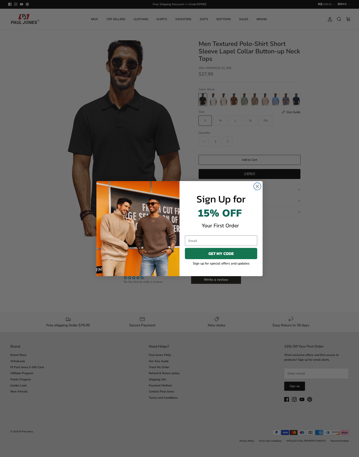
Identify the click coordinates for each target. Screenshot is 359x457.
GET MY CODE (221, 253)
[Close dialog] (257, 186)
